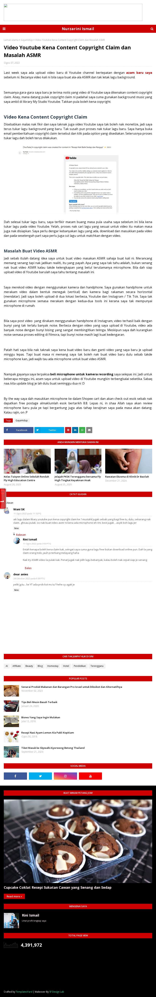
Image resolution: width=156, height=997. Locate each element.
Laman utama (11, 40)
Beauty (29, 666)
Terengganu (97, 666)
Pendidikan (80, 666)
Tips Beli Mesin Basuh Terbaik (39, 702)
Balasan (21, 534)
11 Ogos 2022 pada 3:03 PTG (37, 543)
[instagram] (65, 776)
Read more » (14, 896)
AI (7, 666)
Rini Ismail (30, 539)
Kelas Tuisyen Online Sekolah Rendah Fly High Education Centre (26, 478)
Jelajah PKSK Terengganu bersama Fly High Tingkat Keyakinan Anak (78, 478)
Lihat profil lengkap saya (34, 920)
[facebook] (15, 776)
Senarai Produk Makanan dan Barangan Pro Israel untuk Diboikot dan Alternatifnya (71, 687)
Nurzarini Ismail (78, 28)
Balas (16, 528)
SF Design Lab (56, 991)
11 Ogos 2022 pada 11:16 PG (27, 513)
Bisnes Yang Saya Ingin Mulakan (40, 717)
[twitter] (40, 776)
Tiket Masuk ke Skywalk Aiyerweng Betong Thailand (53, 748)
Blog (40, 666)
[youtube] (90, 776)
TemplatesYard (24, 991)
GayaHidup (27, 40)
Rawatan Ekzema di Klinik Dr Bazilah (127, 476)
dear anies (20, 574)
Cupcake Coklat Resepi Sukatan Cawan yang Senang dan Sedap (57, 887)
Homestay (52, 666)
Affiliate (17, 666)
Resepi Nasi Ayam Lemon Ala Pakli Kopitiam (47, 732)
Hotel (66, 666)
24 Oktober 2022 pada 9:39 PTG (29, 578)
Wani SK (19, 509)
